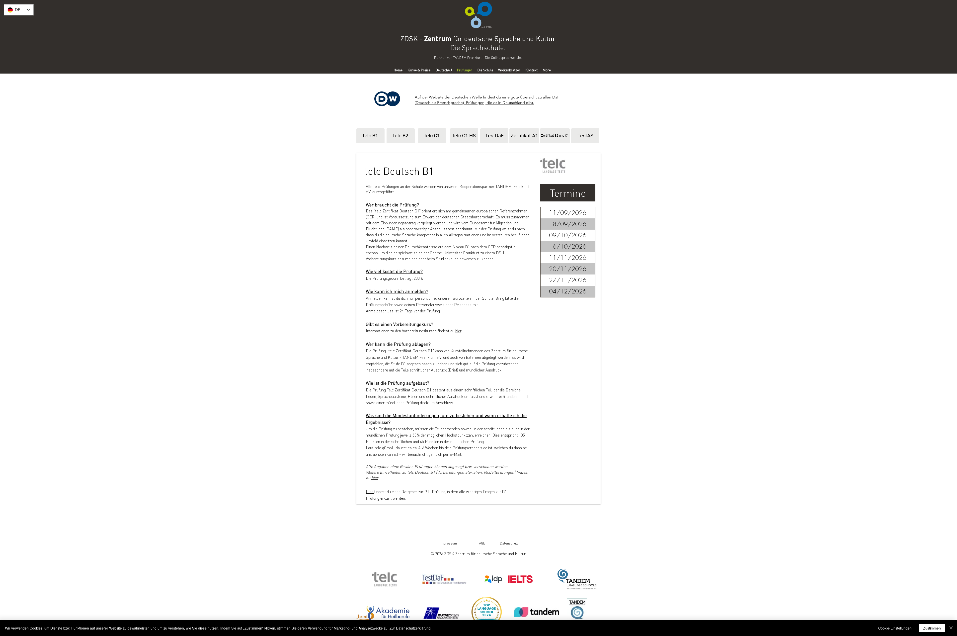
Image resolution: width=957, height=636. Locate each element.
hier (374, 477)
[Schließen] (951, 628)
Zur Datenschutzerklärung (410, 628)
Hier (370, 491)
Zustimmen (932, 628)
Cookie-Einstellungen (895, 628)
